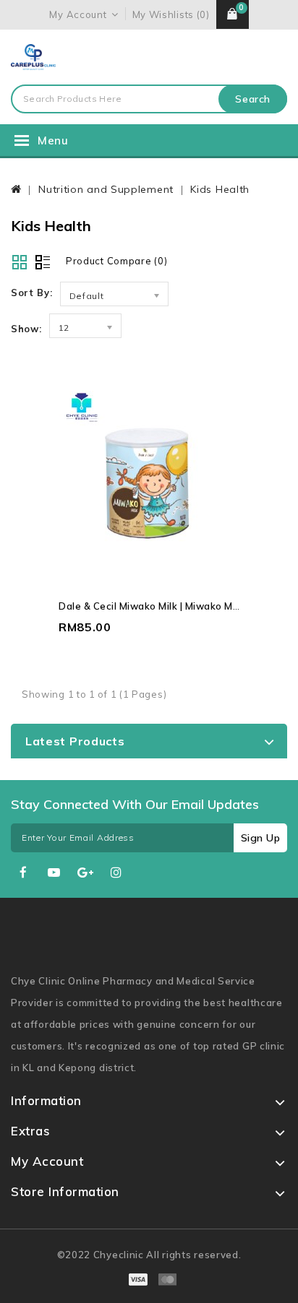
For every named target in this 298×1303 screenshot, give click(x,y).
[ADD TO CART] (177, 499)
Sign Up (261, 837)
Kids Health (220, 189)
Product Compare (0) (116, 261)
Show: (26, 328)
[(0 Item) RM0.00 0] (232, 14)
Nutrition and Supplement (106, 189)
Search (253, 98)
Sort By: (32, 292)
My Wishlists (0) (171, 14)
